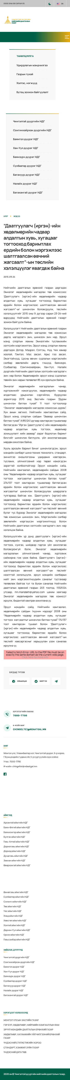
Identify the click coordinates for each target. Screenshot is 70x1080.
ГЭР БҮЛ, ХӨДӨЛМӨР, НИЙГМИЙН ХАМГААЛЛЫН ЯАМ (31, 1024)
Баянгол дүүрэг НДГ (26, 139)
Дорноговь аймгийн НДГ (16, 846)
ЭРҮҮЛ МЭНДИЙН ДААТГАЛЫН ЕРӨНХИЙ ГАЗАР (28, 1029)
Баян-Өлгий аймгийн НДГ (17, 827)
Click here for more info (35, 657)
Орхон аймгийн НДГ (14, 934)
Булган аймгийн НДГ (14, 836)
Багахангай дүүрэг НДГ (28, 192)
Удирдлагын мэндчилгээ (32, 65)
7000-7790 (20, 715)
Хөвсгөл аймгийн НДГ (15, 920)
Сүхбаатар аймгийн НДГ (16, 896)
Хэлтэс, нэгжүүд (27, 83)
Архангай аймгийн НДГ (16, 822)
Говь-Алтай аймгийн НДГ (16, 841)
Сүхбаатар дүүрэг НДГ (27, 165)
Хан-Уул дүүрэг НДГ (25, 148)
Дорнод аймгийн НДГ (14, 851)
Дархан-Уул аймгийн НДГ (17, 930)
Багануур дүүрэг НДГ (26, 174)
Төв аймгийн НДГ (12, 906)
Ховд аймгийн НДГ (13, 915)
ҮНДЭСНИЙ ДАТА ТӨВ (15, 1052)
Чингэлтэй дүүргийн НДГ (29, 121)
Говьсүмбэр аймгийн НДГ (17, 939)
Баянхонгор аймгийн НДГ (17, 832)
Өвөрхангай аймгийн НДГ (17, 865)
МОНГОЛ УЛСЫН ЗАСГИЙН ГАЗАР (21, 1020)
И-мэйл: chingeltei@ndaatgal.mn (20, 766)
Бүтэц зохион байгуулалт (32, 92)
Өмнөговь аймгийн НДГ (16, 892)
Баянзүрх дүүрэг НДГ (26, 157)
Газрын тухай (25, 74)
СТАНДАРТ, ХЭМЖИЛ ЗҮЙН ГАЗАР (21, 1047)
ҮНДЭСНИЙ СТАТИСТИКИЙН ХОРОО (22, 1042)
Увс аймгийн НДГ (13, 911)
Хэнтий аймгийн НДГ (14, 925)
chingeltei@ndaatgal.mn (29, 729)
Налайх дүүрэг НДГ (25, 183)
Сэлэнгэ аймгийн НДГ (15, 901)
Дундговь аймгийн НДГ (16, 855)
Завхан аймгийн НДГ (14, 860)
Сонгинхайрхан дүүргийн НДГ (32, 130)
